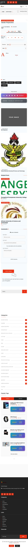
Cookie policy (16, 542)
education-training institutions (7, 20)
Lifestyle (4, 85)
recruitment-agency (4, 373)
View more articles (14, 454)
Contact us (4, 526)
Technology (11, 82)
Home (3, 11)
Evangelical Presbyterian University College (14, 197)
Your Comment (5, 248)
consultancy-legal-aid (5, 370)
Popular (20, 398)
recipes (3, 507)
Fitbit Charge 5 (13, 416)
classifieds (4, 509)
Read (19, 31)
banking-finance (4, 329)
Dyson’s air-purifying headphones (17, 442)
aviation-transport (4, 363)
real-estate (3, 336)
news (3, 501)
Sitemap (4, 524)
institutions (8, 11)
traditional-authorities (5, 383)
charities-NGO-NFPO (5, 326)
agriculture (3, 380)
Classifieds (3, 386)
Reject (17, 545)
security (2, 346)
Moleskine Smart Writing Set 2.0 (17, 429)
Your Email (5, 240)
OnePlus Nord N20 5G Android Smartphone (16, 403)
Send (23, 536)
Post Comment (9, 271)
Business (18, 82)
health (2, 353)
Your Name (5, 234)
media (2, 339)
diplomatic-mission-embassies (6, 333)
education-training (17, 32)
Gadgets (7, 398)
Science (4, 82)
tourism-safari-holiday (5, 376)
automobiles (3, 356)
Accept (11, 545)
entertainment (5, 504)
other (2, 343)
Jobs (2, 389)
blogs (3, 506)
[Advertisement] (14, 303)
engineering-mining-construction (7, 366)
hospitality (3, 323)
